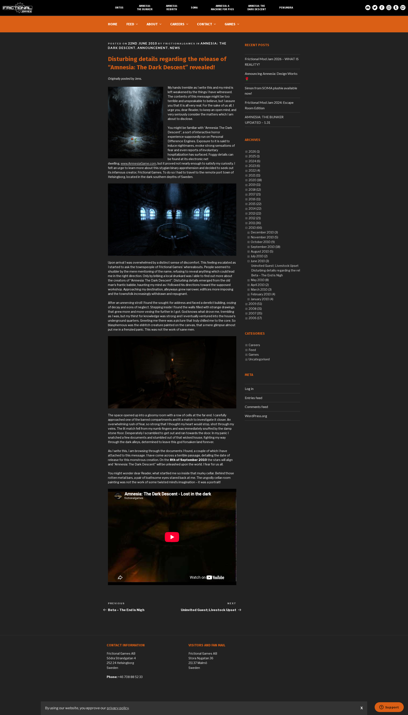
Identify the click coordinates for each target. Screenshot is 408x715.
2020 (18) (255, 180)
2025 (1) (254, 156)
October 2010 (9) (263, 242)
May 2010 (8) (260, 280)
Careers (177, 24)
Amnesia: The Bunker (145, 7)
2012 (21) (255, 218)
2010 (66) (255, 227)
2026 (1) (254, 151)
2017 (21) (255, 194)
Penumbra (286, 7)
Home (112, 24)
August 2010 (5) (262, 251)
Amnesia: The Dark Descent (256, 7)
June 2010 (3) (260, 261)
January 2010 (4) (262, 299)
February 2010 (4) (263, 294)
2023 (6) (254, 166)
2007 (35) (255, 313)
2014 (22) (255, 208)
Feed (130, 24)
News (175, 48)
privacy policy (118, 708)
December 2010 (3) (264, 232)
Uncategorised (259, 359)
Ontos (119, 7)
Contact (204, 24)
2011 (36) (255, 223)
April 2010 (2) (260, 285)
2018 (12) (255, 189)
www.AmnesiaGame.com (138, 163)
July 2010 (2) (259, 256)
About (152, 24)
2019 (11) (255, 184)
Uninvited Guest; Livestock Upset (275, 265)
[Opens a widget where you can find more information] (389, 707)
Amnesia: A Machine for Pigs (222, 7)
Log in (249, 389)
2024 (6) (254, 161)
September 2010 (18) (265, 247)
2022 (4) (254, 170)
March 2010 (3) (261, 289)
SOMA (194, 7)
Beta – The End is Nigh (267, 275)
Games (230, 24)
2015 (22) (255, 204)
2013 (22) (255, 213)
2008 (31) (255, 308)
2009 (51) (255, 304)
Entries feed (253, 398)
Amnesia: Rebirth (171, 7)
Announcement (152, 48)
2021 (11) (254, 175)
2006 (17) (255, 318)
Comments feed (256, 407)
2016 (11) (255, 199)
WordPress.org (256, 416)
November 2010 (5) (264, 237)
